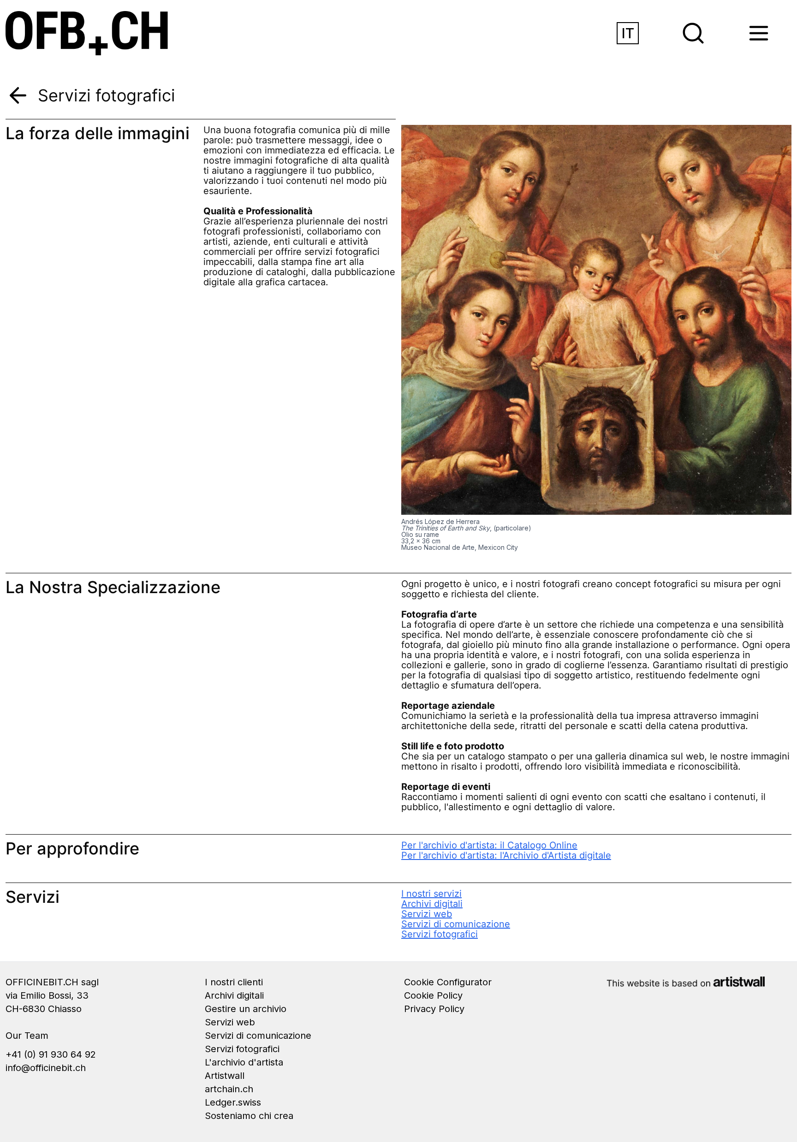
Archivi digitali (432, 903)
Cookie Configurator (448, 982)
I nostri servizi (431, 893)
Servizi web (426, 913)
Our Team (27, 1035)
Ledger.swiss (233, 1102)
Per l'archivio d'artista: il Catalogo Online (489, 845)
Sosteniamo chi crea (249, 1115)
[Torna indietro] (18, 95)
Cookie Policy (433, 995)
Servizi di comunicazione (455, 924)
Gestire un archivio (245, 1008)
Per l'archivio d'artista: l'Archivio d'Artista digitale (506, 855)
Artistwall (224, 1075)
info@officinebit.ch (46, 1067)
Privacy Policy (434, 1008)
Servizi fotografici (439, 934)
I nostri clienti (234, 982)
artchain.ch (229, 1089)
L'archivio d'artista (244, 1062)
